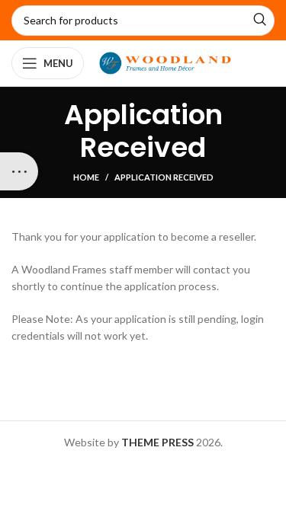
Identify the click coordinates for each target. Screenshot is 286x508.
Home (86, 177)
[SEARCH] (259, 20)
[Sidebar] (19, 171)
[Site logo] (165, 62)
